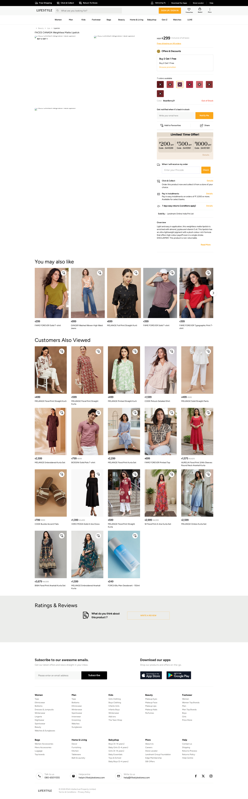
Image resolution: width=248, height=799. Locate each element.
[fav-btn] (63, 273)
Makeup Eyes (151, 699)
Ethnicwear (40, 702)
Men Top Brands (189, 709)
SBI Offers (150, 761)
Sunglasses (77, 727)
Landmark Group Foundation (158, 754)
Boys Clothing (114, 702)
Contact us (187, 744)
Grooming (76, 720)
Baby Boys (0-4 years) (118, 761)
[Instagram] (211, 776)
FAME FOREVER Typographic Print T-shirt (196, 327)
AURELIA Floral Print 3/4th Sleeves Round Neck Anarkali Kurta (196, 464)
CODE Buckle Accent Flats (47, 524)
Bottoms (38, 706)
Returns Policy (188, 754)
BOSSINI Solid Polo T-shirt (83, 462)
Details (206, 155)
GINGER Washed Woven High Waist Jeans (87, 327)
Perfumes (149, 713)
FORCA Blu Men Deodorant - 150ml (124, 585)
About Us (149, 744)
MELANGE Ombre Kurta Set (193, 524)
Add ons (112, 716)
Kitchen (75, 751)
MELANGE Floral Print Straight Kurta (84, 402)
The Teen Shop (115, 720)
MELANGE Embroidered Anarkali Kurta (85, 587)
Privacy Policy (84, 792)
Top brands (40, 754)
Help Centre (187, 758)
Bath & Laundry (78, 758)
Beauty (41, 28)
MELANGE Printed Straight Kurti (122, 401)
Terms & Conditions (67, 792)
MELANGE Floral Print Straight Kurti (50, 401)
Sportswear (40, 723)
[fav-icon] (189, 9)
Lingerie (38, 716)
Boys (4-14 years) (116, 744)
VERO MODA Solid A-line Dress (85, 524)
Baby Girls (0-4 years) (118, 747)
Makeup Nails (151, 709)
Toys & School (114, 758)
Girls (184, 716)
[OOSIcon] (160, 84)
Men (184, 706)
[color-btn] (160, 84)
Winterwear (40, 713)
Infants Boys (114, 709)
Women (185, 699)
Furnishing (76, 747)
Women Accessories (44, 744)
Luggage (38, 751)
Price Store (187, 720)
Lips (48, 28)
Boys (184, 713)
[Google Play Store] (178, 675)
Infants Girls (113, 706)
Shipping (186, 747)
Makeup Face (151, 702)
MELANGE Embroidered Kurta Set (50, 462)
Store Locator (151, 751)
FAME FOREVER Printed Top (157, 462)
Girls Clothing (114, 699)
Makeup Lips (150, 706)
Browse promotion (167, 67)
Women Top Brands (190, 702)
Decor (74, 744)
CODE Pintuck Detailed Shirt (157, 401)
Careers (148, 747)
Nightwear (39, 720)
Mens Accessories (43, 747)
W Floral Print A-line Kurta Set (158, 524)
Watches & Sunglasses (45, 730)
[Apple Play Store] (151, 675)
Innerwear (76, 716)
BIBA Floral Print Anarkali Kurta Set (50, 585)
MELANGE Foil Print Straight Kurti (122, 325)
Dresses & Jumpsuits (44, 709)
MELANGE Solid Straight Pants (195, 401)
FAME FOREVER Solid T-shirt (48, 325)
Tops (37, 699)
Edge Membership (153, 758)
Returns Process (189, 751)
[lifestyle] (44, 10)
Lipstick (57, 28)
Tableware (76, 754)
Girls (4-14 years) (116, 751)
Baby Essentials (115, 754)
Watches (76, 723)
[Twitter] (203, 776)
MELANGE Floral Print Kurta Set (122, 462)
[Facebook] (195, 776)
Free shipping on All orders (169, 43)
